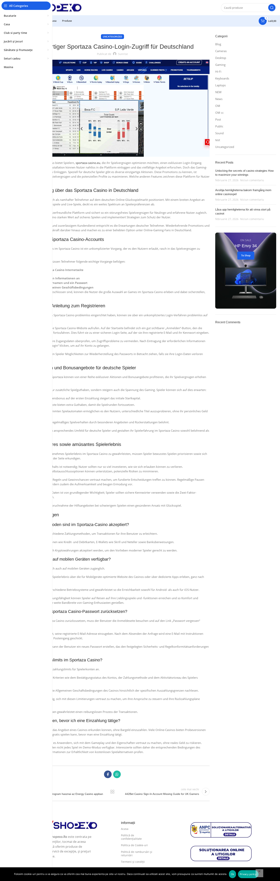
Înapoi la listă (112, 791)
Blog (218, 44)
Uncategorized (112, 36)
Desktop (220, 58)
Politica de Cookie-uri (134, 845)
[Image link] (67, 825)
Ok (232, 874)
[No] (259, 873)
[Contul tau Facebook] (108, 774)
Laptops (220, 85)
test (217, 140)
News (218, 99)
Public (219, 126)
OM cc (219, 112)
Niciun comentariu (252, 180)
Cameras (221, 51)
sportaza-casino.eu (88, 163)
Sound (219, 133)
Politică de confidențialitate (131, 836)
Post (218, 119)
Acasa (124, 829)
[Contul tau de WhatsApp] (117, 774)
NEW (218, 92)
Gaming (220, 65)
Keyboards (222, 78)
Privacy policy (248, 874)
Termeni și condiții (133, 862)
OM (217, 106)
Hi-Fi (218, 71)
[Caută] (271, 7)
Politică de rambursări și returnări (136, 853)
